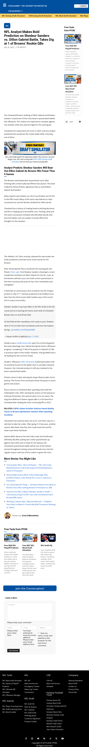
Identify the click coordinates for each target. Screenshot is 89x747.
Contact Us (72, 686)
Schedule (49, 686)
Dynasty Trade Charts (54, 721)
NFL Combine (29, 710)
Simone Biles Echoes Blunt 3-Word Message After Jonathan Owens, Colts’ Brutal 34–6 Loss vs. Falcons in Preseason (28, 478)
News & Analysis (30, 707)
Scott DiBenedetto (30, 515)
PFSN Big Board (30, 716)
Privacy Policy (73, 689)
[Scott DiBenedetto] (8, 515)
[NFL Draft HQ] (48, 538)
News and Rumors (31, 683)
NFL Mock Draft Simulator (12, 680)
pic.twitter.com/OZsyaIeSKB (23, 329)
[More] (79, 122)
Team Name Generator (54, 729)
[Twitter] (56, 739)
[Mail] (38, 739)
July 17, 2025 (33, 336)
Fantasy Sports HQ (53, 700)
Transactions (29, 692)
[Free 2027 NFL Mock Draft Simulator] (29, 538)
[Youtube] (62, 739)
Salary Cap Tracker (31, 689)
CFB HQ (49, 680)
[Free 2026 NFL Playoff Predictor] (11, 538)
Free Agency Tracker (31, 686)
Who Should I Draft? (53, 726)
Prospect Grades (30, 721)
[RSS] (44, 739)
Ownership (72, 692)
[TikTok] (50, 739)
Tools (6, 539)
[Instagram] (32, 739)
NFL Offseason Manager (11, 695)
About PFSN (72, 683)
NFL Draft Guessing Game (12, 709)
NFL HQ (27, 680)
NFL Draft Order (30, 713)
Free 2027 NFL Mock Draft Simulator (28, 547)
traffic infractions (27, 361)
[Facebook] (26, 739)
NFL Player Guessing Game (12, 706)
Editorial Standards (75, 680)
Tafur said (15, 272)
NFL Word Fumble (9, 712)
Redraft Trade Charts (54, 724)
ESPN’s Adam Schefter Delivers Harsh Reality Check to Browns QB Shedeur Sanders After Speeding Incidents (29, 411)
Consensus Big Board (32, 718)
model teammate (23, 343)
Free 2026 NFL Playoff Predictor (11, 546)
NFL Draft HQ (46, 545)
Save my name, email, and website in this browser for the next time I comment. (45, 639)
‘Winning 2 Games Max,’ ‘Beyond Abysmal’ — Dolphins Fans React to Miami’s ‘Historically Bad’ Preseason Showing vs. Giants (30, 504)
